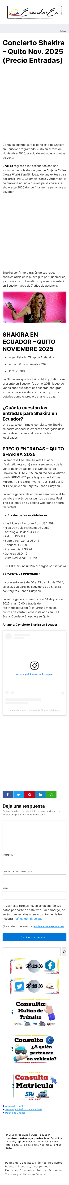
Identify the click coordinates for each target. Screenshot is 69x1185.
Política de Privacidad (28, 918)
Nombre (9, 855)
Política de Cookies (15, 1112)
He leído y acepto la (36, 926)
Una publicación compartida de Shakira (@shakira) (34, 710)
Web (5, 888)
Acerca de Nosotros (15, 1106)
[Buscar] (64, 951)
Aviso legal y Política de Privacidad (23, 1109)
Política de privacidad (49, 926)
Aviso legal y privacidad (35, 1138)
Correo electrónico (17, 871)
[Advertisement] (34, 104)
